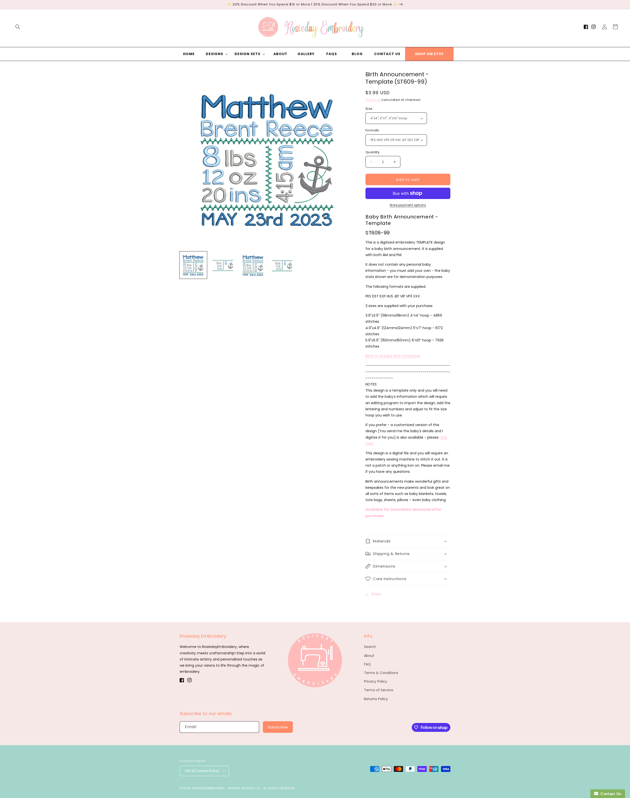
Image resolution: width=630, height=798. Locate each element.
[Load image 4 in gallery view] (282, 265)
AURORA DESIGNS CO (244, 788)
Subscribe (278, 727)
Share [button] (376, 594)
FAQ (367, 664)
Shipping (372, 100)
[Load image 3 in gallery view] (253, 265)
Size (369, 108)
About (369, 655)
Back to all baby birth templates (392, 355)
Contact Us (609, 794)
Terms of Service (378, 690)
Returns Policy (376, 698)
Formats (372, 130)
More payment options (408, 205)
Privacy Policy (375, 681)
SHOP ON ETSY (429, 53)
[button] (17, 26)
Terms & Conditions (381, 672)
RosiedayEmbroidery (208, 788)
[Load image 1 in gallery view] (193, 265)
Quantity (372, 152)
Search (370, 646)
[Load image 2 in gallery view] (223, 265)
